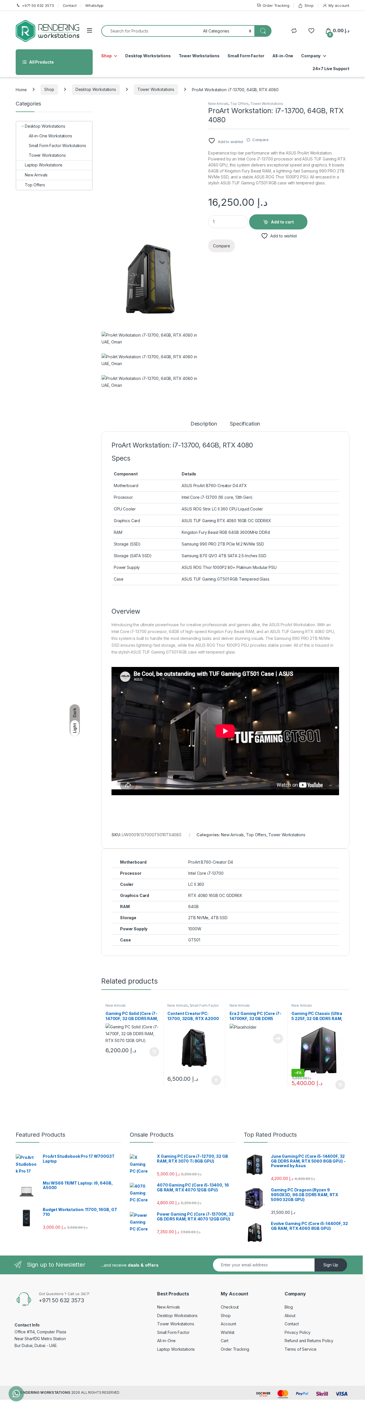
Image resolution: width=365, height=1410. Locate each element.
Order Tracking (276, 5)
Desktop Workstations (148, 55)
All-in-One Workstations (50, 135)
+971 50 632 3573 (38, 5)
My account (338, 5)
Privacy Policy (298, 1332)
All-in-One (282, 55)
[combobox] (150, 31)
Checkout (230, 1307)
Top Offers (239, 103)
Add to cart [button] (154, 1052)
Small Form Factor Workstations (193, 1007)
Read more (278, 1038)
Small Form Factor (246, 55)
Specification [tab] (245, 424)
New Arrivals (218, 103)
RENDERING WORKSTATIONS (44, 1392)
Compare (260, 139)
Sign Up (330, 1264)
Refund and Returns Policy (309, 1340)
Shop (309, 5)
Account (228, 1323)
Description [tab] (203, 424)
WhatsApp (94, 5)
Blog (289, 1307)
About (290, 1315)
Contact (70, 5)
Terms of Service (301, 1349)
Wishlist (227, 1332)
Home (21, 89)
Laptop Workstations (43, 164)
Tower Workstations (199, 55)
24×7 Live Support (331, 68)
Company (311, 55)
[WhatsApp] (16, 1393)
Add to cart (282, 221)
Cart (224, 1340)
